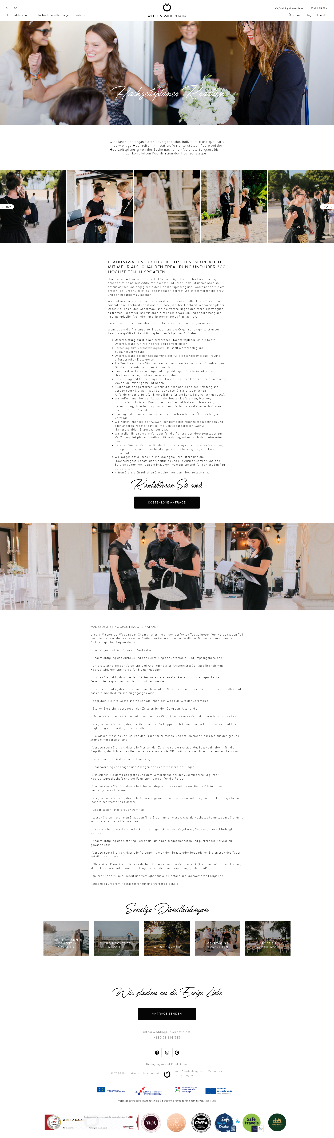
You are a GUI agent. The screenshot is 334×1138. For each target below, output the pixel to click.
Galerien (81, 15)
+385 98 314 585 (318, 8)
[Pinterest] (177, 1052)
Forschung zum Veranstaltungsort (139, 348)
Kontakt (322, 15)
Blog (308, 15)
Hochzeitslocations (18, 15)
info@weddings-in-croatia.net (289, 8)
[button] (7, 207)
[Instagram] (167, 1052)
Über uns (294, 15)
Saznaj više (210, 1100)
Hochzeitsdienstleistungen (53, 15)
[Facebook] (157, 1052)
